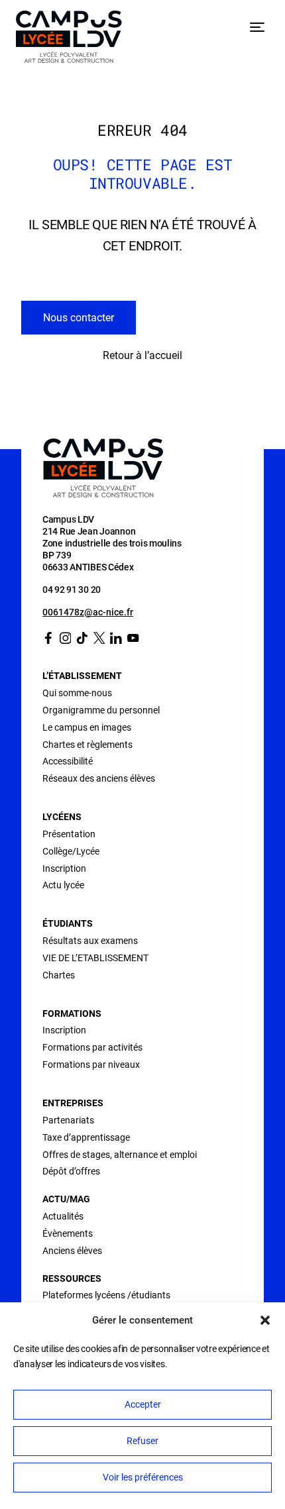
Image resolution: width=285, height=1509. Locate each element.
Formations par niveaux (91, 1064)
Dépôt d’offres (71, 1171)
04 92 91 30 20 (71, 590)
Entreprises (72, 1103)
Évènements (67, 1233)
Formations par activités (92, 1047)
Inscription (64, 868)
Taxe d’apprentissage (86, 1137)
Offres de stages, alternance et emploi (119, 1154)
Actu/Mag (66, 1199)
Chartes (58, 975)
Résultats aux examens (90, 940)
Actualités (63, 1216)
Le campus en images (86, 727)
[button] (265, 1320)
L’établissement (82, 675)
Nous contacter (78, 317)
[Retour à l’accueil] (69, 39)
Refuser (142, 1440)
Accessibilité (67, 761)
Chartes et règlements (87, 744)
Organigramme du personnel (101, 710)
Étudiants (67, 923)
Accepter (143, 1404)
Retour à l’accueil (142, 355)
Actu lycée (63, 885)
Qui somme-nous (77, 693)
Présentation (68, 834)
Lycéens (62, 816)
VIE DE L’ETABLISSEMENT (95, 958)
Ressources (71, 1278)
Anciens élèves (72, 1250)
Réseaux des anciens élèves (98, 778)
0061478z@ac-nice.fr (87, 612)
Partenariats (68, 1120)
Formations (71, 1013)
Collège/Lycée (70, 851)
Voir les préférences (143, 1477)
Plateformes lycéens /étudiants (106, 1295)
